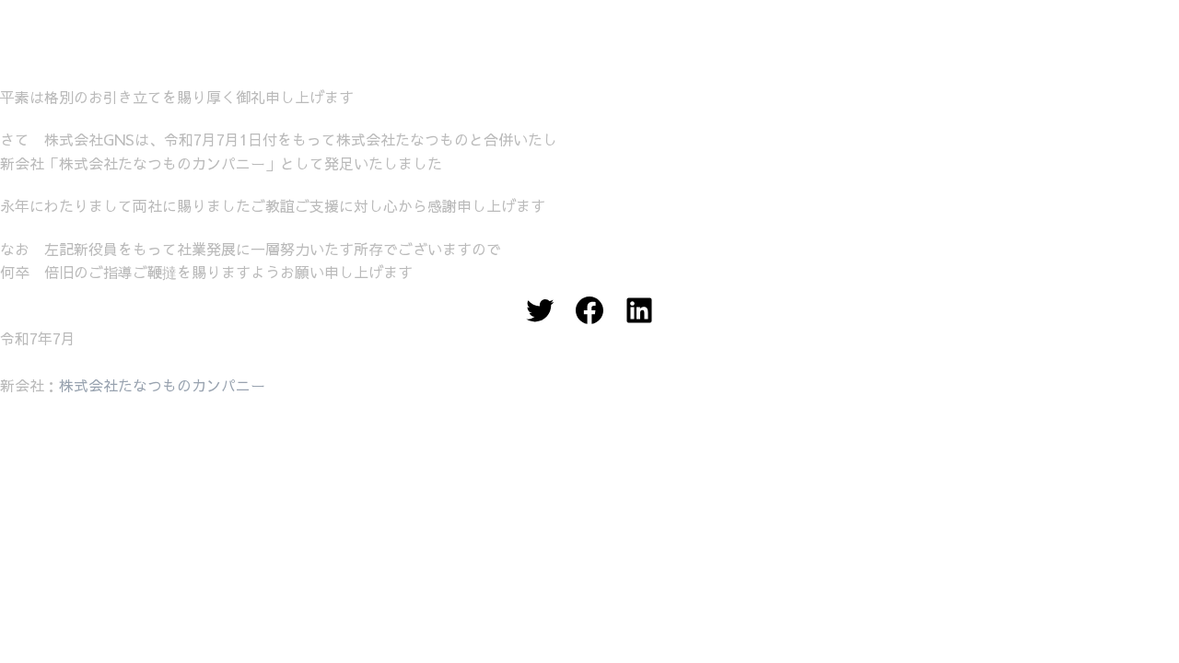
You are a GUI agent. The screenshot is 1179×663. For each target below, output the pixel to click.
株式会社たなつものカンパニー (162, 385)
